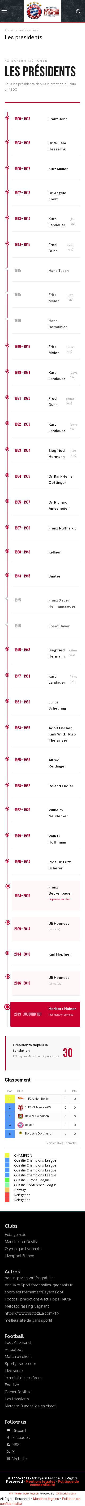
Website (19, 1459)
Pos (10, 1091)
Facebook (21, 1438)
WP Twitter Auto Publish (24, 1493)
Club (20, 1091)
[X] (8, 1451)
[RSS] (8, 1444)
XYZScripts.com (66, 1493)
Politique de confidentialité (54, 1483)
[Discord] (8, 1430)
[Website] (8, 1458)
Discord (19, 1431)
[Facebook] (8, 1437)
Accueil (9, 30)
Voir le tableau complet (61, 1143)
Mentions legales (40, 1481)
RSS (16, 1445)
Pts (74, 1091)
